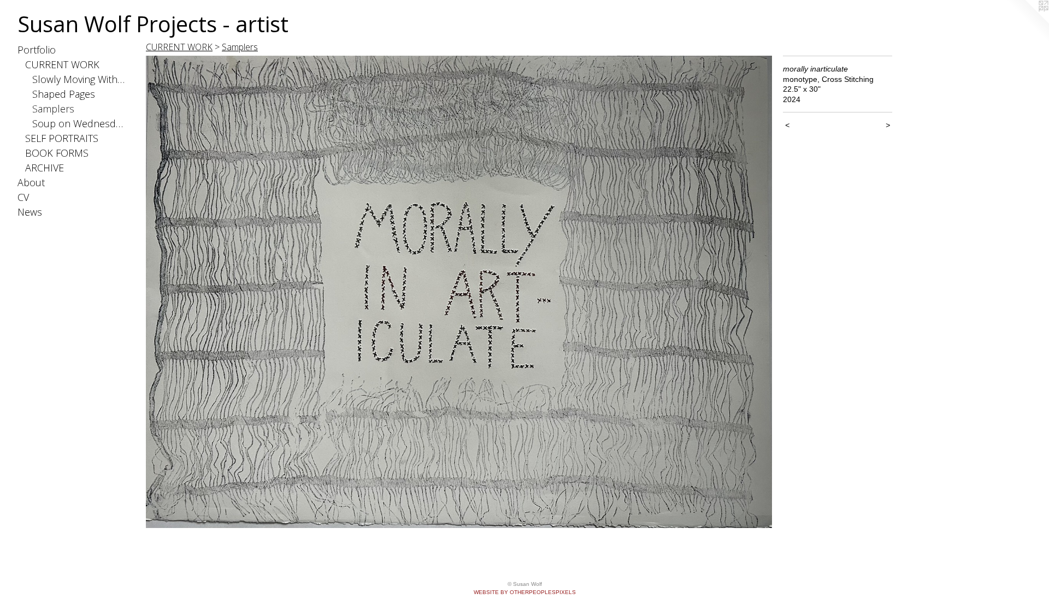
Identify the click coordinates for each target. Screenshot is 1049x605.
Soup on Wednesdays (79, 123)
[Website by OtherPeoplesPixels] (1027, 22)
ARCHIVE (44, 167)
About (31, 182)
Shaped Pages (63, 93)
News (29, 211)
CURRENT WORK (62, 64)
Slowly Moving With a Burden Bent (79, 79)
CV (23, 197)
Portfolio (36, 49)
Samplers (53, 108)
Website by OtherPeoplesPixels (525, 592)
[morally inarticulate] (459, 292)
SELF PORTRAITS (61, 138)
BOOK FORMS (57, 152)
